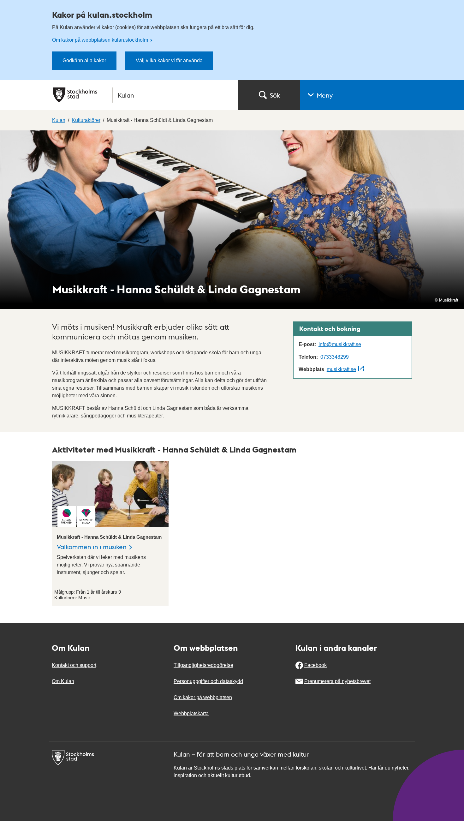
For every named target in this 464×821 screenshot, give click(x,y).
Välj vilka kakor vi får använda (169, 60)
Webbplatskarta (191, 713)
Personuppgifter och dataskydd (208, 681)
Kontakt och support (74, 665)
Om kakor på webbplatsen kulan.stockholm (100, 40)
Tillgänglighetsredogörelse (203, 665)
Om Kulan (63, 681)
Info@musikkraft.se (339, 344)
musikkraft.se (341, 369)
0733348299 (334, 357)
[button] (382, 95)
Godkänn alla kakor (84, 60)
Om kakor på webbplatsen (203, 697)
